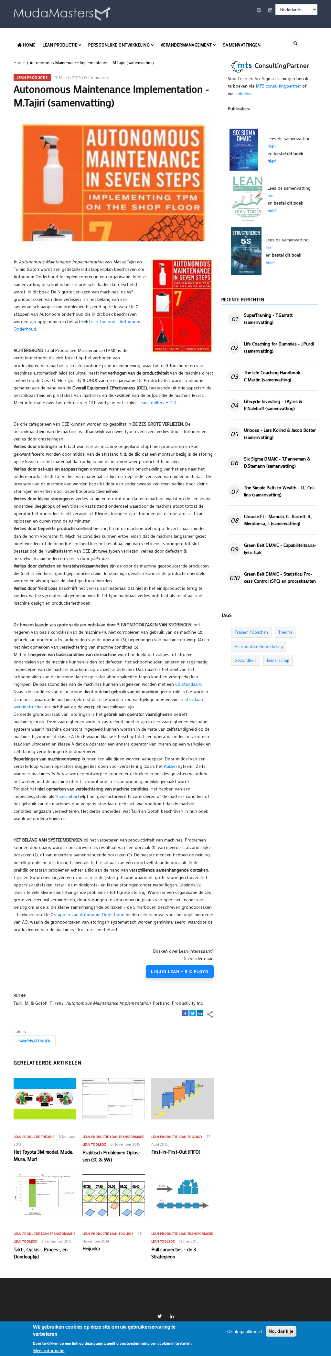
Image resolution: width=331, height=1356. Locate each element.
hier (271, 146)
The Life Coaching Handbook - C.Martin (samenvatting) (274, 376)
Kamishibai (66, 796)
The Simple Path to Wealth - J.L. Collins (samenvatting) (279, 491)
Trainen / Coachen (251, 632)
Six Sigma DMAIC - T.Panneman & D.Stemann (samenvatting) (277, 462)
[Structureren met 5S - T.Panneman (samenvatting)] (246, 250)
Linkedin (243, 93)
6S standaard (188, 684)
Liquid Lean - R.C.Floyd (179, 971)
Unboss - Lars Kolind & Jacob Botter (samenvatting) (280, 433)
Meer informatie (48, 1350)
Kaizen (170, 766)
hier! (272, 161)
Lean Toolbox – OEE (158, 402)
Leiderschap (278, 660)
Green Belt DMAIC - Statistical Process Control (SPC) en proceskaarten (280, 577)
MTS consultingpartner (278, 86)
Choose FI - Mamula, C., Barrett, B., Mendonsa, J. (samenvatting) (278, 519)
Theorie (47, 1137)
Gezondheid (246, 660)
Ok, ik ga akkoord (244, 1331)
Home (29, 45)
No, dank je (281, 1331)
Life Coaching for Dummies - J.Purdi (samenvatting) (279, 347)
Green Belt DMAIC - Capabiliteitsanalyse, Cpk (280, 548)
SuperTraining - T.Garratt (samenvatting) (268, 318)
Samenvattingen (242, 45)
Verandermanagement (187, 45)
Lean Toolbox (94, 1144)
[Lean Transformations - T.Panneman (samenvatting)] (247, 198)
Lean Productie (61, 45)
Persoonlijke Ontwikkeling (119, 45)
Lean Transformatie (127, 1137)
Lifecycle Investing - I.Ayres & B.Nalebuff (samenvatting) (273, 404)
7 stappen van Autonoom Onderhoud (87, 914)
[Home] (62, 12)
